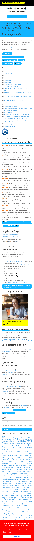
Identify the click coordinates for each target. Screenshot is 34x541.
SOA (25, 502)
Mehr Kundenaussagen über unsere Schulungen (17, 221)
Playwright (24, 491)
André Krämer (19, 341)
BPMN (29, 447)
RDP (20, 498)
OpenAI (16, 490)
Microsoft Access (10, 480)
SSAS (14, 506)
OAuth (27, 487)
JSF (19, 471)
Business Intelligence (6, 450)
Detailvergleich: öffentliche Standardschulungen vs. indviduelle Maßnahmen (16, 286)
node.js (22, 487)
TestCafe (16, 510)
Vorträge (29, 335)
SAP (26, 500)
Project (21, 496)
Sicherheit (18, 502)
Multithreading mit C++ (10, 112)
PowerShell (14, 495)
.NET (3, 437)
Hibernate (21, 467)
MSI (25, 483)
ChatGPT (27, 451)
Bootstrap (23, 447)
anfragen (11, 372)
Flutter (10, 465)
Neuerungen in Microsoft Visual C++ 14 (14, 106)
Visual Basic (20, 516)
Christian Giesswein (10, 341)
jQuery (16, 471)
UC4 (22, 512)
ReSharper (16, 500)
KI (4, 473)
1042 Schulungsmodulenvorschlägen (15, 261)
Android (24, 439)
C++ (13, 451)
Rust (23, 500)
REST (20, 500)
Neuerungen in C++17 (9, 80)
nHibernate (15, 488)
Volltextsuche (18, 370)
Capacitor (19, 451)
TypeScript (16, 512)
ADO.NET (11, 439)
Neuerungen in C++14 (9, 78)
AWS (21, 443)
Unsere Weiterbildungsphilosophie (14, 57)
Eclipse (23, 459)
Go (27, 465)
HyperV (4, 469)
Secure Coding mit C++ (10, 124)
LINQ (28, 473)
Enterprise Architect (16, 461)
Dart (27, 455)
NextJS (9, 487)
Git (19, 465)
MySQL (23, 485)
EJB (27, 459)
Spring (13, 504)
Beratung (6, 407)
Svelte (24, 506)
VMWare (10, 518)
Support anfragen (9, 413)
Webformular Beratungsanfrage (10, 236)
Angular (9, 441)
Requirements (8, 500)
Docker (18, 459)
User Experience (22, 514)
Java (13, 469)
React (24, 497)
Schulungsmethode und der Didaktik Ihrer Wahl (19, 265)
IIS (8, 469)
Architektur (22, 441)
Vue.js (21, 518)
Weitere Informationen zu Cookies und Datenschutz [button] (15, 531)
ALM (19, 439)
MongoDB (19, 484)
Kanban (25, 471)
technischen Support (7, 410)
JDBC (29, 470)
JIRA (9, 471)
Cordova (14, 455)
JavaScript (23, 469)
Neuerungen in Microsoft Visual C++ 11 (14, 104)
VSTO (15, 518)
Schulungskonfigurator (7, 47)
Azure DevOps (17, 444)
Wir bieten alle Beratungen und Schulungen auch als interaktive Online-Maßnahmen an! (13, 322)
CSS (19, 455)
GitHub (23, 465)
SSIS (17, 506)
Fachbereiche (25, 46)
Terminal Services (18, 508)
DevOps (11, 459)
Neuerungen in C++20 (9, 82)
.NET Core (17, 437)
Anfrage (23, 5)
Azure (26, 443)
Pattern (15, 491)
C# (11, 451)
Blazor (17, 447)
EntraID (17, 463)
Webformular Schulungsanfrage (10, 234)
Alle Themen (8, 53)
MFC (14, 478)
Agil (16, 439)
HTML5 (28, 467)
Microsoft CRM (22, 479)
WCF (26, 518)
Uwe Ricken (18, 339)
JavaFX (17, 469)
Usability (11, 514)
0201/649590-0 (7, 5)
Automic (18, 443)
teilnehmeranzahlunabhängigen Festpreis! (16, 282)
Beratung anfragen (20, 410)
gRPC (30, 465)
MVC (11, 485)
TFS (24, 509)
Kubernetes (22, 474)
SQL (22, 504)
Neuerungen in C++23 (9, 126)
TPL (9, 512)
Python (16, 497)
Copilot (9, 455)
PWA (11, 498)
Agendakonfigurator (10, 225)
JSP (21, 471)
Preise (22, 60)
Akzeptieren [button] (17, 536)
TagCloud (8, 370)
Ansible (15, 441)
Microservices (21, 478)
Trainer (3, 334)
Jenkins (5, 472)
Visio (10, 516)
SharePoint (9, 502)
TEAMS (9, 508)
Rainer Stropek (28, 341)
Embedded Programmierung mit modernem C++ (16, 114)
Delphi (18, 457)
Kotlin (7, 474)
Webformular (5, 391)
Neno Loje (23, 339)
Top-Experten (8, 63)
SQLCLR (9, 506)
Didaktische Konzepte (10, 60)
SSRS (20, 506)
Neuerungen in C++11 (9, 76)
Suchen (6, 429)
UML (26, 512)
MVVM (17, 486)
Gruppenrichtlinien (7, 467)
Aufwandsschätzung (9, 443)
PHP (19, 492)
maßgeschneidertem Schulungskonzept (11, 386)
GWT (15, 467)
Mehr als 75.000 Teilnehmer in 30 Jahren (13, 2)
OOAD (8, 489)
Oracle (24, 489)
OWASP (9, 492)
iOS (10, 469)
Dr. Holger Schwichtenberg (8, 339)
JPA (12, 472)
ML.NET (12, 483)
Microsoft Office (16, 481)
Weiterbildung (23, 405)
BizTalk (13, 447)
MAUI (10, 478)
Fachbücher (22, 335)
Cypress (23, 455)
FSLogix (15, 465)
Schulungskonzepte (15, 350)
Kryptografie (13, 474)
